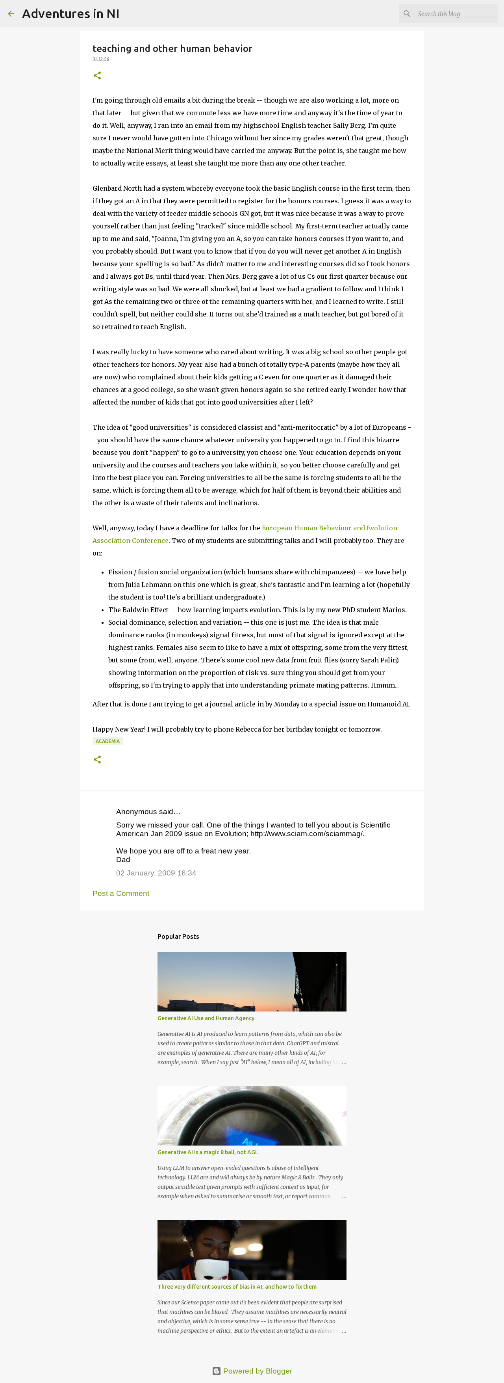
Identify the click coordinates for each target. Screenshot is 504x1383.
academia (108, 741)
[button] (97, 76)
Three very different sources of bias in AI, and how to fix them (237, 1287)
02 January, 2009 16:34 (156, 873)
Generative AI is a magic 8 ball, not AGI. (208, 1152)
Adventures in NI (71, 13)
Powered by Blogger (256, 1371)
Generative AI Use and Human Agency (206, 1018)
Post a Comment (121, 893)
